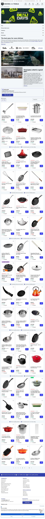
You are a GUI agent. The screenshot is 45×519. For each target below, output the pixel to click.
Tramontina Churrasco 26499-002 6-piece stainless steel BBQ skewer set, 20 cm (35, 437)
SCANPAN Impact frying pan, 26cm (21, 254)
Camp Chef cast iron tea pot (21, 367)
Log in (30, 4)
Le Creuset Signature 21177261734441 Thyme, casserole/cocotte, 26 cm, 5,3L (35, 391)
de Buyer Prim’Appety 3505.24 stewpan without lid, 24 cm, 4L (7, 322)
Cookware (3, 30)
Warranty (24, 482)
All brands (40, 48)
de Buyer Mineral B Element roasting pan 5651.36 (6, 254)
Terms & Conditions (26, 487)
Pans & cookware (4, 486)
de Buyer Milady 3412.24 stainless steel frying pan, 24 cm (7, 345)
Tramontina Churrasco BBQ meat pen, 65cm (35, 184)
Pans (2, 25)
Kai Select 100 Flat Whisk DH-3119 (7, 184)
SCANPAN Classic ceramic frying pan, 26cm (7, 391)
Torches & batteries (4, 490)
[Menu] (43, 509)
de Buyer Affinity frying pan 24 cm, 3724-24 (35, 459)
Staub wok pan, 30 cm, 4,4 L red (21, 208)
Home (2, 6)
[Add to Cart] (12, 120)
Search (33, 4)
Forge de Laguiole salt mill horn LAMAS (7, 300)
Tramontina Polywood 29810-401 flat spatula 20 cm (36, 254)
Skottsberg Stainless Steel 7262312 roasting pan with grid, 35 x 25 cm (36, 138)
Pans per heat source (5, 28)
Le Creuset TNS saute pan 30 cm (7, 208)
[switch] (41, 512)
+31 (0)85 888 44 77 (5, 500)
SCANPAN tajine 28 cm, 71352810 (20, 230)
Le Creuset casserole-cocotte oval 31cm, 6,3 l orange (20, 459)
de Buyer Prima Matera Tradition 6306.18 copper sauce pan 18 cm (21, 276)
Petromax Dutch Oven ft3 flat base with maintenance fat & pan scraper (7, 276)
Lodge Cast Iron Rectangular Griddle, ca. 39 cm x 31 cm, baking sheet (6, 162)
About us (24, 491)
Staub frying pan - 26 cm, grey (36, 345)
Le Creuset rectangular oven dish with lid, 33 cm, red (21, 138)
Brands (2, 32)
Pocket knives (3, 479)
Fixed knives (3, 481)
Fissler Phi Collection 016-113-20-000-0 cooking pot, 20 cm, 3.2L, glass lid (7, 230)
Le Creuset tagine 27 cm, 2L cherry (21, 162)
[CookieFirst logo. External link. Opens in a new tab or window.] (1, 506)
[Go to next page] (31, 468)
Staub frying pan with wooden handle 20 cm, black (35, 230)
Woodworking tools (4, 492)
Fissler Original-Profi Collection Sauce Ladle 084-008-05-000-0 (6, 116)
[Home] (10, 3)
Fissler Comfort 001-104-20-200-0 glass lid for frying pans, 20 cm (35, 276)
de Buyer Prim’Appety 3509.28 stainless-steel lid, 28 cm (7, 138)
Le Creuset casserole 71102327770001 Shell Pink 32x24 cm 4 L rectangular (20, 116)
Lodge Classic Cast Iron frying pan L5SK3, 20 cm (35, 208)
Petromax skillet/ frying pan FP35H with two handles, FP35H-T (35, 162)
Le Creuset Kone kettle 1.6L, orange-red (35, 300)
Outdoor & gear (4, 487)
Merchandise (25, 494)
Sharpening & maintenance (6, 483)
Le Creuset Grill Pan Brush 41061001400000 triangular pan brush (7, 367)
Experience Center (26, 481)
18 (29, 467)
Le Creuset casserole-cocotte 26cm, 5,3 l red (6, 437)
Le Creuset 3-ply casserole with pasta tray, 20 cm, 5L (36, 116)
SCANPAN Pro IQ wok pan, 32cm (35, 322)
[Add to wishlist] (13, 104)
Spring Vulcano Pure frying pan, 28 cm (21, 300)
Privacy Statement (26, 486)
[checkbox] (2, 144)
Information (3, 35)
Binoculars (3, 491)
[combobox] (38, 99)
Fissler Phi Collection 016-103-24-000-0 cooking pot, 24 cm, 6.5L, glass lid (21, 345)
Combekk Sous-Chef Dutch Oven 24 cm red (36, 367)
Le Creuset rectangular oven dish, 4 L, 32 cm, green (35, 413)
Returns (24, 483)
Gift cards (24, 492)
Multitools (3, 482)
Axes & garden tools (4, 488)
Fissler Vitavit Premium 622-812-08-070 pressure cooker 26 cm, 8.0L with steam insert (21, 413)
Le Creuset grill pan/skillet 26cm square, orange (7, 459)
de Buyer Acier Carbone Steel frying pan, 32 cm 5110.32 (21, 184)
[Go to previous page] (14, 468)
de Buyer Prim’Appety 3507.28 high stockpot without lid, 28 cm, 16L (20, 437)
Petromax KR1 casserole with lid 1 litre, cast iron (6, 413)
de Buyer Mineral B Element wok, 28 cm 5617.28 (20, 391)
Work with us (25, 495)
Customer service (26, 479)
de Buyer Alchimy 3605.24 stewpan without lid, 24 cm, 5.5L (21, 322)
